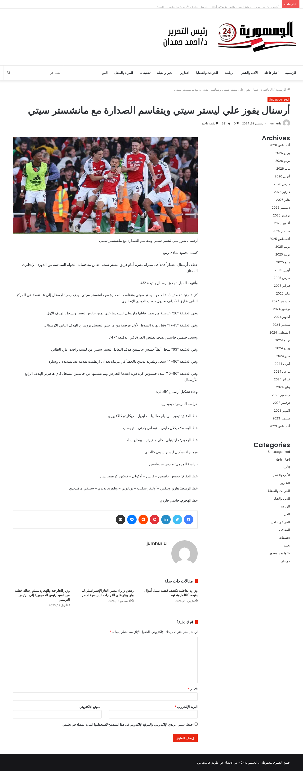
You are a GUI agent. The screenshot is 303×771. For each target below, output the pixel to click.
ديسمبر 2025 (281, 207)
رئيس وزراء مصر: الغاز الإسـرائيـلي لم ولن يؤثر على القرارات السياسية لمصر (108, 592)
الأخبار (286, 467)
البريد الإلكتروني (186, 707)
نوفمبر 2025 (281, 215)
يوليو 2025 (282, 246)
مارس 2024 (282, 371)
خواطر (285, 561)
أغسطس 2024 (279, 332)
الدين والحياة (165, 73)
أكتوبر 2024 (282, 317)
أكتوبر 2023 (282, 410)
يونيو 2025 (282, 254)
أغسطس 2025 (279, 239)
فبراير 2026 (282, 192)
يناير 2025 (283, 293)
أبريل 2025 (282, 270)
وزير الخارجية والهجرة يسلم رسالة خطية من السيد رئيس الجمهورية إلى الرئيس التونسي (42, 595)
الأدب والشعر (249, 73)
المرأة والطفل (123, 73)
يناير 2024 (283, 387)
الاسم (193, 689)
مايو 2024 (283, 356)
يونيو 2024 (282, 348)
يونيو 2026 (282, 161)
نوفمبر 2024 (281, 309)
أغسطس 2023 (279, 426)
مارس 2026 (282, 184)
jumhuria (275, 123)
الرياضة (229, 73)
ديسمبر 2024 (281, 301)
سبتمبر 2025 (281, 231)
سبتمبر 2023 (281, 418)
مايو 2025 (283, 262)
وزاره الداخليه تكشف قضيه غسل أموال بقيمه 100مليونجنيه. (171, 592)
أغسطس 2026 (279, 145)
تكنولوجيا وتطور (279, 553)
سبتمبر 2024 (281, 324)
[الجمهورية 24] (228, 37)
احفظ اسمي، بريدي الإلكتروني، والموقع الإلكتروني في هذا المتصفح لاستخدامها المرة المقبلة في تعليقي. (128, 724)
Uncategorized (279, 99)
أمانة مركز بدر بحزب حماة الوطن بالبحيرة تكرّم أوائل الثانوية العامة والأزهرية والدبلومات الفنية (218, 4)
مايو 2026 (283, 168)
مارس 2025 (282, 278)
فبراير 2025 (282, 285)
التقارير (185, 73)
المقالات (284, 530)
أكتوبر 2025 (282, 223)
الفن (105, 73)
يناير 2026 (283, 200)
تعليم (287, 545)
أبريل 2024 (282, 364)
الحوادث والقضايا (207, 73)
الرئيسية (290, 73)
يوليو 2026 (282, 153)
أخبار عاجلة (271, 73)
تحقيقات (145, 73)
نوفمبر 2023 (281, 403)
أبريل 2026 (282, 176)
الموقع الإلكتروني (91, 707)
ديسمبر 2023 (281, 395)
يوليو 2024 (282, 340)
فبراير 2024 (282, 379)
